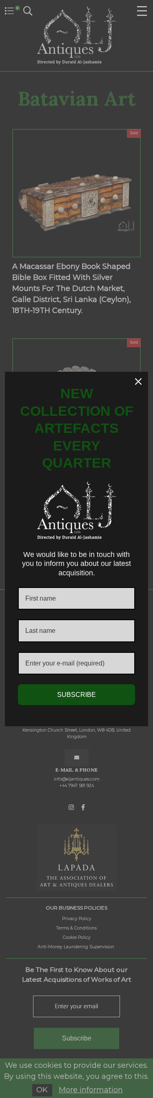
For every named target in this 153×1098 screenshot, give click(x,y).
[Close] (138, 381)
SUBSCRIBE (76, 694)
